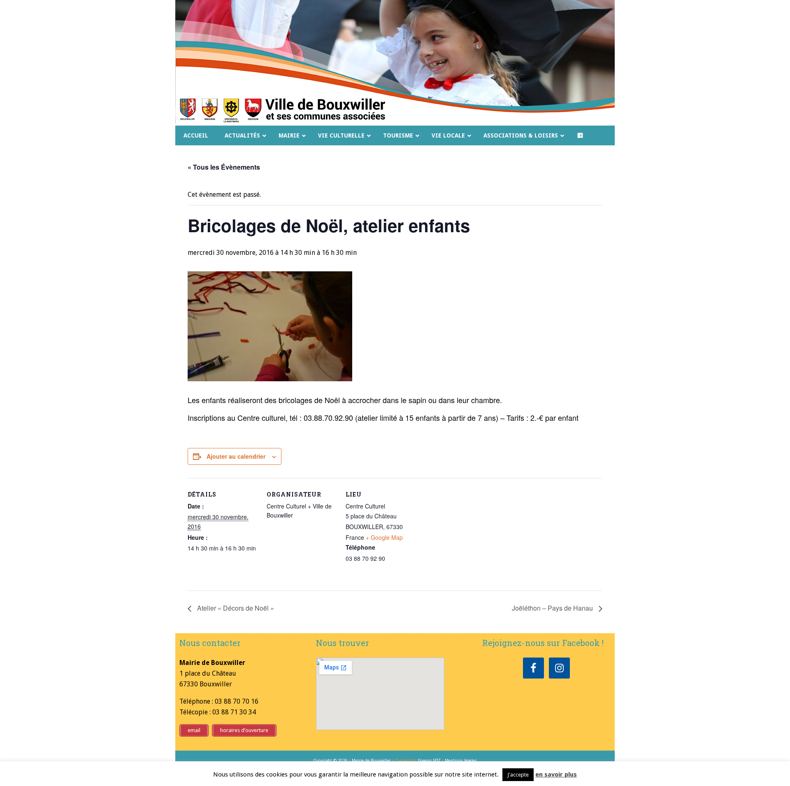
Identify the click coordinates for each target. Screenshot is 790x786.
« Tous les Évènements (224, 167)
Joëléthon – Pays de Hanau (553, 608)
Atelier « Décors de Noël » (234, 608)
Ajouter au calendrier (236, 456)
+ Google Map (384, 537)
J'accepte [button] (518, 775)
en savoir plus (556, 774)
